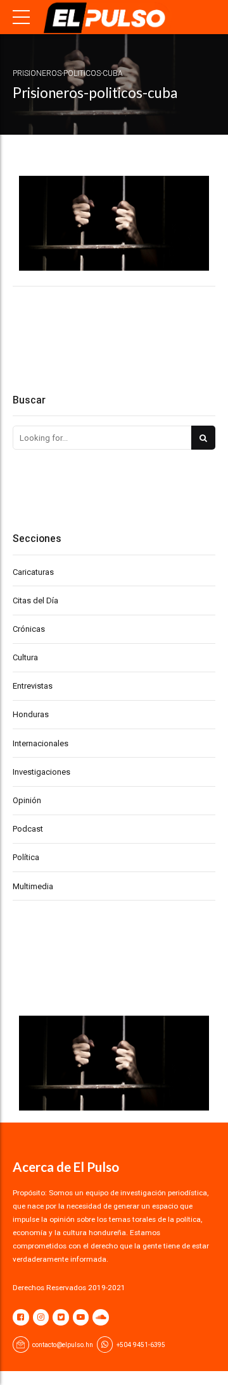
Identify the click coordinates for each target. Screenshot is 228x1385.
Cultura (25, 657)
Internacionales (40, 743)
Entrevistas (33, 686)
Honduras (31, 714)
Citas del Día (35, 600)
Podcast (28, 829)
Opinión (27, 800)
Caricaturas (33, 572)
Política (26, 857)
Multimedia (33, 886)
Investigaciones (41, 772)
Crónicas (29, 629)
